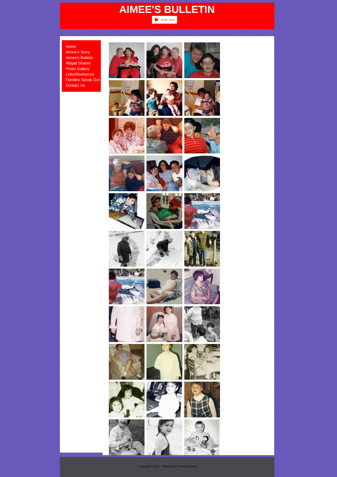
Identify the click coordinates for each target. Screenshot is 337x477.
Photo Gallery (77, 69)
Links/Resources (80, 74)
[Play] (157, 20)
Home (71, 46)
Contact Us (75, 85)
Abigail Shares (78, 63)
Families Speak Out (83, 80)
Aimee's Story (78, 52)
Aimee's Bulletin (79, 57)
